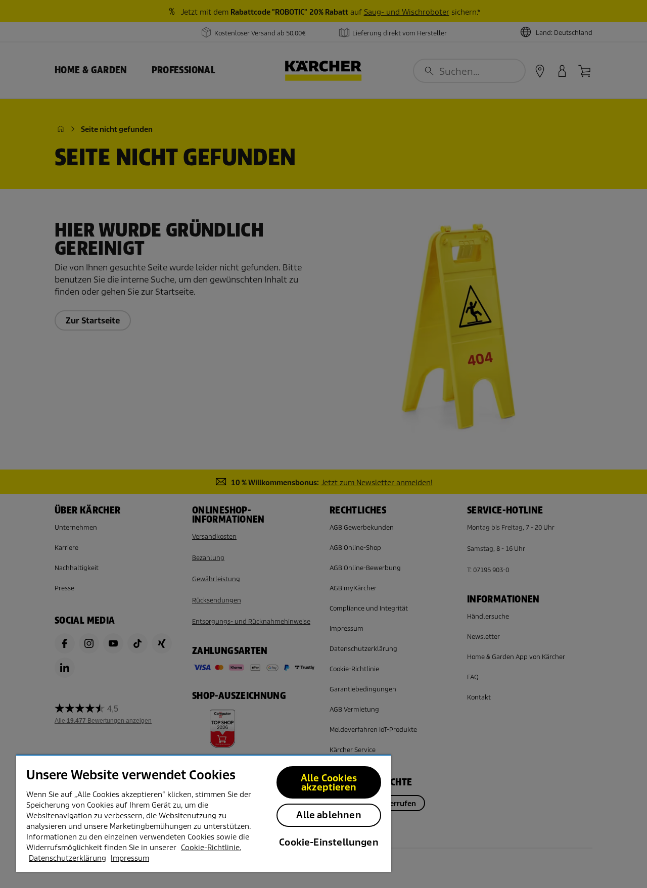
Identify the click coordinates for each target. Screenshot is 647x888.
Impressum (130, 858)
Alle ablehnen (328, 815)
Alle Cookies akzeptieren (329, 782)
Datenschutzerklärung (67, 858)
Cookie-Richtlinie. (211, 847)
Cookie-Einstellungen (329, 842)
